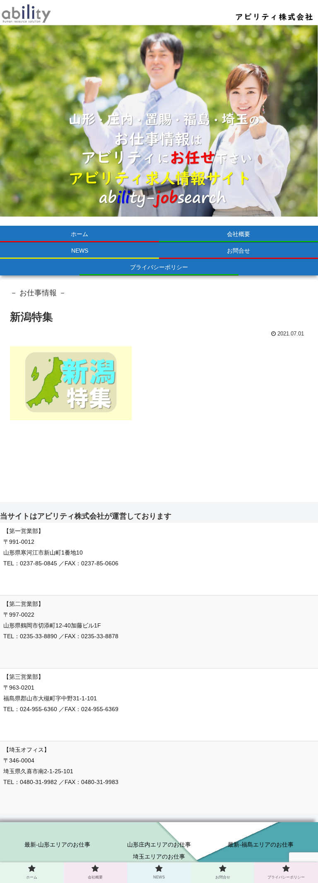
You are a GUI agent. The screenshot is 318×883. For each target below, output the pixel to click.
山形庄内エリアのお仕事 (159, 844)
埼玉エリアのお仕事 (159, 856)
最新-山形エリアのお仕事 (57, 844)
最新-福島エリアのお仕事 (261, 844)
